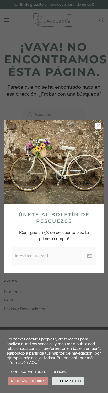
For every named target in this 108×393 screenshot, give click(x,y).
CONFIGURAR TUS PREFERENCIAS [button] (39, 372)
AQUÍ (34, 362)
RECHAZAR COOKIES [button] (28, 381)
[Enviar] (89, 256)
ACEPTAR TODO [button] (68, 381)
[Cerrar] (98, 126)
